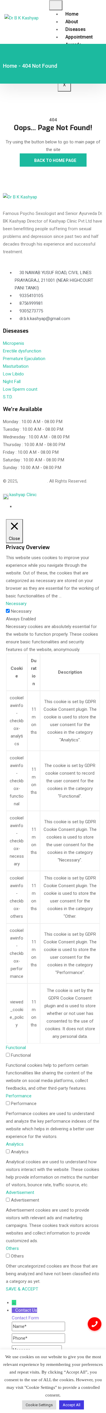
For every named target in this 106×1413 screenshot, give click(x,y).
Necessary (21, 611)
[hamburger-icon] (55, 5)
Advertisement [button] (20, 1192)
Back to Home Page (54, 160)
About (71, 21)
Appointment (79, 37)
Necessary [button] (16, 603)
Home (71, 14)
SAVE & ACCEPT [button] (22, 1289)
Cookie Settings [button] (39, 1405)
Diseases (75, 29)
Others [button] (12, 1248)
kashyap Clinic (23, 494)
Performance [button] (19, 1096)
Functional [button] (16, 1047)
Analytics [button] (15, 1144)
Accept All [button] (71, 1405)
